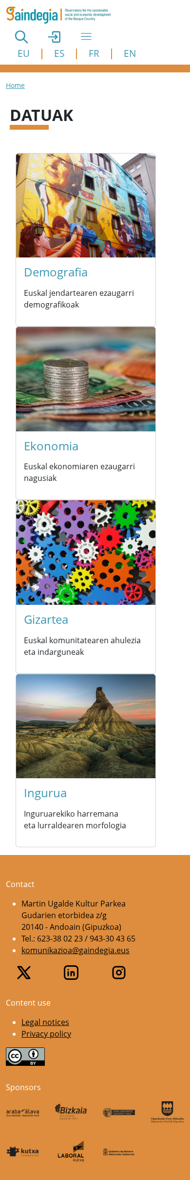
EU (24, 53)
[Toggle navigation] (86, 36)
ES (59, 53)
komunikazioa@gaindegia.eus (75, 950)
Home (15, 85)
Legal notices (45, 1022)
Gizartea (46, 619)
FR (94, 53)
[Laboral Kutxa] (71, 1151)
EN (130, 53)
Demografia (56, 272)
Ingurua (45, 793)
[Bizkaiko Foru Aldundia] (71, 1112)
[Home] (62, 15)
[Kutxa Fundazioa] (22, 1151)
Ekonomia (51, 446)
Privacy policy (46, 1033)
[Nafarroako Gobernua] (119, 1151)
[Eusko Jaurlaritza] (119, 1112)
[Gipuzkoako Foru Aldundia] (167, 1112)
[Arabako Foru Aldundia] (22, 1112)
